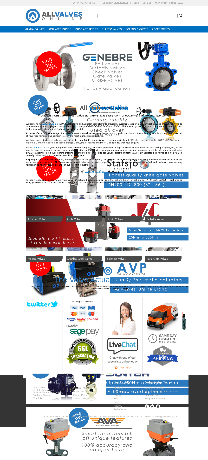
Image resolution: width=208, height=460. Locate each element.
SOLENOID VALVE (136, 29)
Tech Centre (120, 409)
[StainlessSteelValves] (84, 243)
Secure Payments (154, 388)
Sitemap (147, 3)
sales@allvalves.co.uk (117, 3)
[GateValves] (84, 203)
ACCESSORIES (161, 29)
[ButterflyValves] (163, 203)
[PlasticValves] (123, 203)
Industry (118, 405)
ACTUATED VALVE (59, 29)
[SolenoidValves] (123, 243)
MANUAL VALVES (35, 29)
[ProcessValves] (44, 243)
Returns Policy (152, 395)
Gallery (117, 395)
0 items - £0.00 (176, 3)
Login (136, 3)
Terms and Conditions (84, 391)
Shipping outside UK (155, 398)
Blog (116, 398)
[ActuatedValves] (44, 203)
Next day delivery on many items (161, 391)
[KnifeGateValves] (163, 243)
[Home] (54, 23)
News (116, 402)
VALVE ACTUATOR (85, 29)
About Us (118, 388)
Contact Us (119, 391)
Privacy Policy (80, 395)
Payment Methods (82, 388)
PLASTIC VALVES (112, 29)
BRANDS (30, 35)
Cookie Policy (80, 398)
